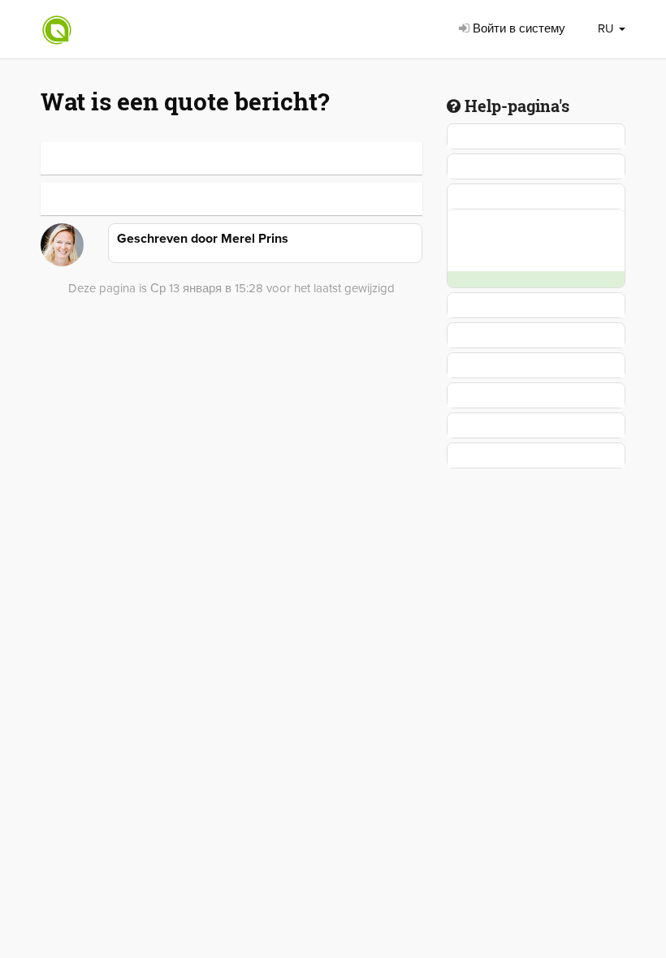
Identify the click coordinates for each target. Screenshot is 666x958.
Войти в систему (517, 28)
